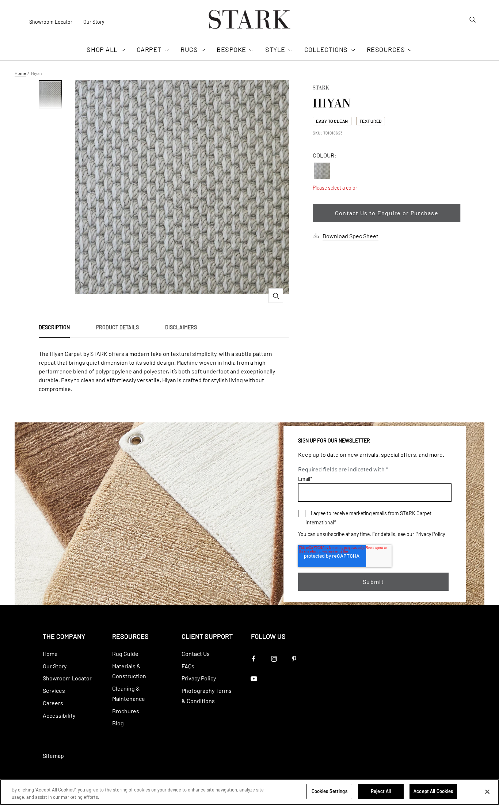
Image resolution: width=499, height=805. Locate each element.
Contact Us (196, 653)
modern (139, 353)
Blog (118, 722)
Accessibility (59, 715)
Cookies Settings (329, 791)
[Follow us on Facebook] (254, 659)
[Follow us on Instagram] (274, 659)
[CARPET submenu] (166, 50)
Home (20, 73)
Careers (53, 702)
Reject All (381, 791)
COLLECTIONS (326, 49)
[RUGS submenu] (202, 50)
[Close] (487, 791)
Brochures (125, 710)
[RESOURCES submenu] (409, 50)
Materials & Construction (129, 671)
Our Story (93, 22)
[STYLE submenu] (290, 50)
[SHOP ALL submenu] (122, 50)
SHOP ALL (102, 49)
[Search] (472, 19)
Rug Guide (125, 653)
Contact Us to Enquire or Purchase (386, 212)
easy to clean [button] (332, 121)
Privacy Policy (430, 534)
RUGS (189, 49)
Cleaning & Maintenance (128, 693)
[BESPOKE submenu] (251, 50)
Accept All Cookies (433, 791)
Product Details (117, 327)
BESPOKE (231, 49)
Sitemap (53, 755)
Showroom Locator (50, 22)
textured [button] (370, 121)
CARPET (149, 49)
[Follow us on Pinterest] (294, 659)
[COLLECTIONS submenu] (352, 50)
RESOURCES (386, 49)
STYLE (275, 49)
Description (54, 327)
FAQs (188, 665)
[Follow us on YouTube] (254, 679)
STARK (321, 88)
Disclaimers (181, 327)
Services (54, 690)
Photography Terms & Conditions (207, 695)
